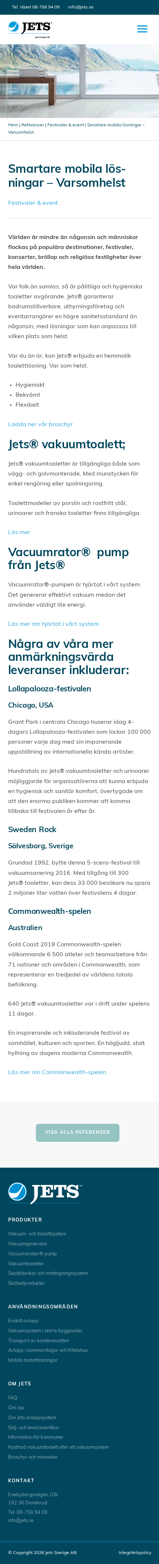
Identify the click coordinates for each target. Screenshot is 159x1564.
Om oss (16, 1408)
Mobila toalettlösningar (33, 1360)
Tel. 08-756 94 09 (27, 1512)
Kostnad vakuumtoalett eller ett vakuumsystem (58, 1447)
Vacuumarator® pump (32, 1254)
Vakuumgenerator (27, 1244)
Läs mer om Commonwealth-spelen (57, 1073)
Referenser (32, 125)
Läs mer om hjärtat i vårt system (53, 624)
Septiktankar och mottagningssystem (48, 1273)
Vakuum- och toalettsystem (37, 1234)
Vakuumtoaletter (26, 1264)
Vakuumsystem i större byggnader (45, 1331)
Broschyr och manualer (33, 1457)
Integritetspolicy (135, 1553)
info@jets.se (81, 7)
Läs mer (19, 533)
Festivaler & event (65, 125)
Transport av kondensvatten (38, 1341)
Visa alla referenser (77, 1132)
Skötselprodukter (26, 1283)
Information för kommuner (36, 1437)
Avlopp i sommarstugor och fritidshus (48, 1350)
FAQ (12, 1398)
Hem (13, 125)
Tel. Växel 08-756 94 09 (36, 7)
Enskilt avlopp (23, 1321)
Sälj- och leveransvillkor (33, 1428)
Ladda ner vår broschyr (40, 425)
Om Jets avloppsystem (32, 1418)
